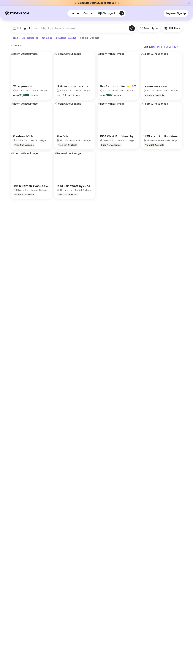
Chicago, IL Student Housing (59, 38)
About (76, 13)
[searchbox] (80, 28)
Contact (88, 13)
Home (14, 38)
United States (30, 38)
